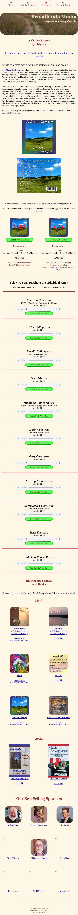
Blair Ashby (13, 891)
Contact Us (46, 5)
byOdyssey (19, 721)
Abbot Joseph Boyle (39, 858)
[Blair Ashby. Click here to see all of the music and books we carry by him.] (13, 880)
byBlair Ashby (58, 634)
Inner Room (19, 629)
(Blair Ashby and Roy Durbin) (19, 724)
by (19, 678)
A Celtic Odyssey (19, 717)
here (57, 267)
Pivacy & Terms (63, 5)
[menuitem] (11, 3)
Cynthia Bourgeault (39, 825)
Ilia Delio (65, 825)
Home (10, 5)
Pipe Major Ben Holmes (12, 70)
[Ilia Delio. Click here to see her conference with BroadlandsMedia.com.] (65, 814)
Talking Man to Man (20, 778)
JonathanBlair (19, 680)
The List (58, 675)
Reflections (58, 629)
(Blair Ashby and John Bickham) (19, 640)
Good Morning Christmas (58, 717)
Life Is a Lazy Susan (58, 779)
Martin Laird (65, 891)
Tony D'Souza (13, 858)
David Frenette (39, 891)
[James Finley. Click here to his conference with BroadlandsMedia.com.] (65, 847)
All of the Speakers (27, 5)
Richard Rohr (13, 825)
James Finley (65, 858)
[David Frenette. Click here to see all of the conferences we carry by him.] (39, 880)
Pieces (19, 675)
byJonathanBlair (19, 634)
